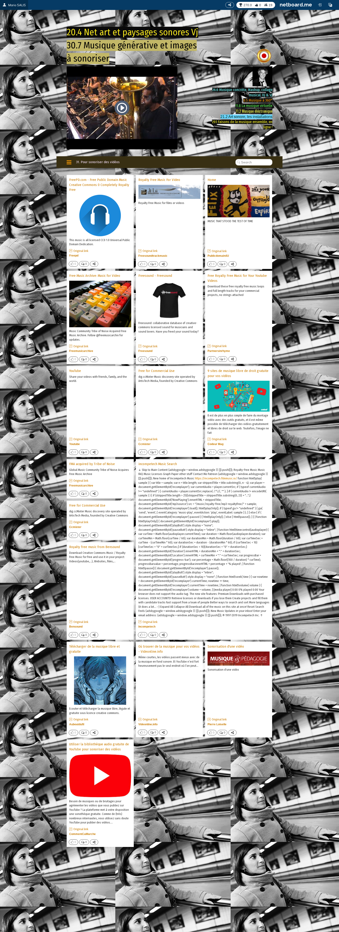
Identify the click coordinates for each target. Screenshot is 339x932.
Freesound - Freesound (155, 276)
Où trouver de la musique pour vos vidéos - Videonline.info (168, 648)
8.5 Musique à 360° (257, 100)
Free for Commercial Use (156, 371)
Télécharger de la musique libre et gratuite (94, 648)
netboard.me (296, 5)
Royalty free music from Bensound (94, 547)
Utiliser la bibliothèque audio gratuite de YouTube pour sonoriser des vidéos (99, 746)
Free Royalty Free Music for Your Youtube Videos (237, 278)
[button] (330, 5)
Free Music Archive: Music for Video (94, 276)
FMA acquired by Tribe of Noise (92, 464)
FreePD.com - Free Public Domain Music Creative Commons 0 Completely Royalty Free (99, 185)
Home (212, 180)
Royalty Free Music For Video (159, 180)
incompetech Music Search (157, 464)
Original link (80, 251)
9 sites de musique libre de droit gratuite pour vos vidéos (238, 373)
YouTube (75, 371)
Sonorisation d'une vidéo (226, 646)
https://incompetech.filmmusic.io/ (216, 478)
